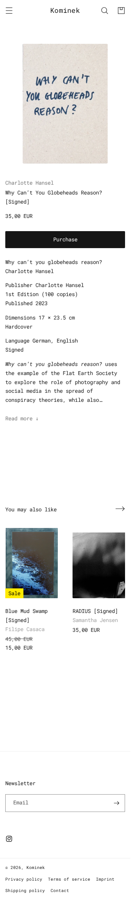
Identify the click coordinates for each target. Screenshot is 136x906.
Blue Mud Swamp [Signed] (26, 615)
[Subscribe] (116, 803)
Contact (60, 890)
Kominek (35, 867)
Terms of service (69, 879)
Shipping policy (25, 890)
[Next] (120, 508)
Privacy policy (23, 879)
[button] (9, 10)
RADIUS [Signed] (95, 610)
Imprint (105, 879)
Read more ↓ (22, 418)
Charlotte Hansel (29, 182)
